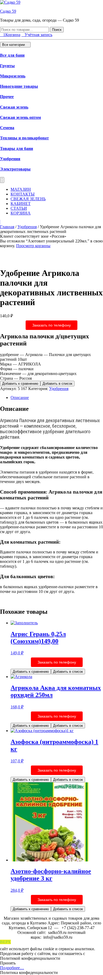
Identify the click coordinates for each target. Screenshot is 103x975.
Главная (7, 227)
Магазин (21, 189)
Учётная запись (38, 34)
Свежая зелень (14, 107)
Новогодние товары (19, 86)
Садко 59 (8, 11)
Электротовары (15, 169)
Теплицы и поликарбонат (24, 138)
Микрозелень (12, 76)
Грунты (7, 66)
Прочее (7, 96)
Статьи (19, 208)
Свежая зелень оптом (20, 117)
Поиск (57, 30)
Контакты (23, 194)
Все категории (14, 45)
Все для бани (12, 55)
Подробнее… (12, 968)
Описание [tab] (20, 397)
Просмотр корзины (33, 245)
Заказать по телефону (51, 325)
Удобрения (10, 159)
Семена (7, 127)
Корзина (21, 213)
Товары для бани (16, 148)
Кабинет (21, 203)
